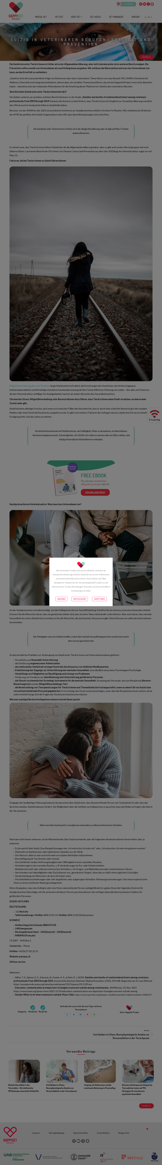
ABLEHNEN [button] (61, 599)
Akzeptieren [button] (99, 599)
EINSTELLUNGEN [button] (79, 599)
